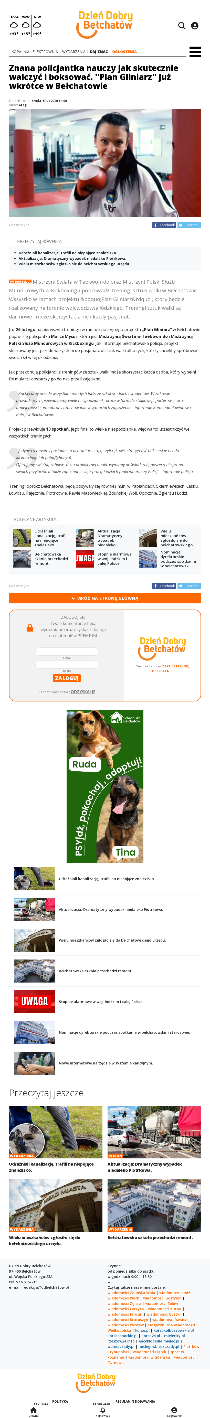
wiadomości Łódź (174, 1292)
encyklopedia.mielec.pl (159, 1341)
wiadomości (184, 1325)
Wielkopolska (119, 1330)
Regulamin (102, 1404)
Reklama (41, 1404)
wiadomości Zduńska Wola (131, 1292)
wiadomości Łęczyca (126, 1308)
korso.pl (142, 1330)
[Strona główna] (33, 1410)
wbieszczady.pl (121, 1346)
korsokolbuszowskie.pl (174, 1330)
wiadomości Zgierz (124, 1303)
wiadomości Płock (123, 1298)
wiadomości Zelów (161, 1303)
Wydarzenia (20, 281)
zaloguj (67, 678)
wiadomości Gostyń (164, 1314)
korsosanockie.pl (123, 1335)
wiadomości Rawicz (169, 1319)
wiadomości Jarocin (125, 1314)
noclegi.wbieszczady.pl (159, 1346)
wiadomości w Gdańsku (149, 1357)
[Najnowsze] (103, 1410)
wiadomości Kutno (164, 1308)
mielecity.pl (174, 1335)
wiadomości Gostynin (162, 1298)
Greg (23, 105)
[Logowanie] (174, 1410)
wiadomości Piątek (149, 1351)
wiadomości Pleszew (126, 1325)
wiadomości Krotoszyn (128, 1319)
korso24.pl (151, 1335)
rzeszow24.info (121, 1341)
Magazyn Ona (160, 1325)
